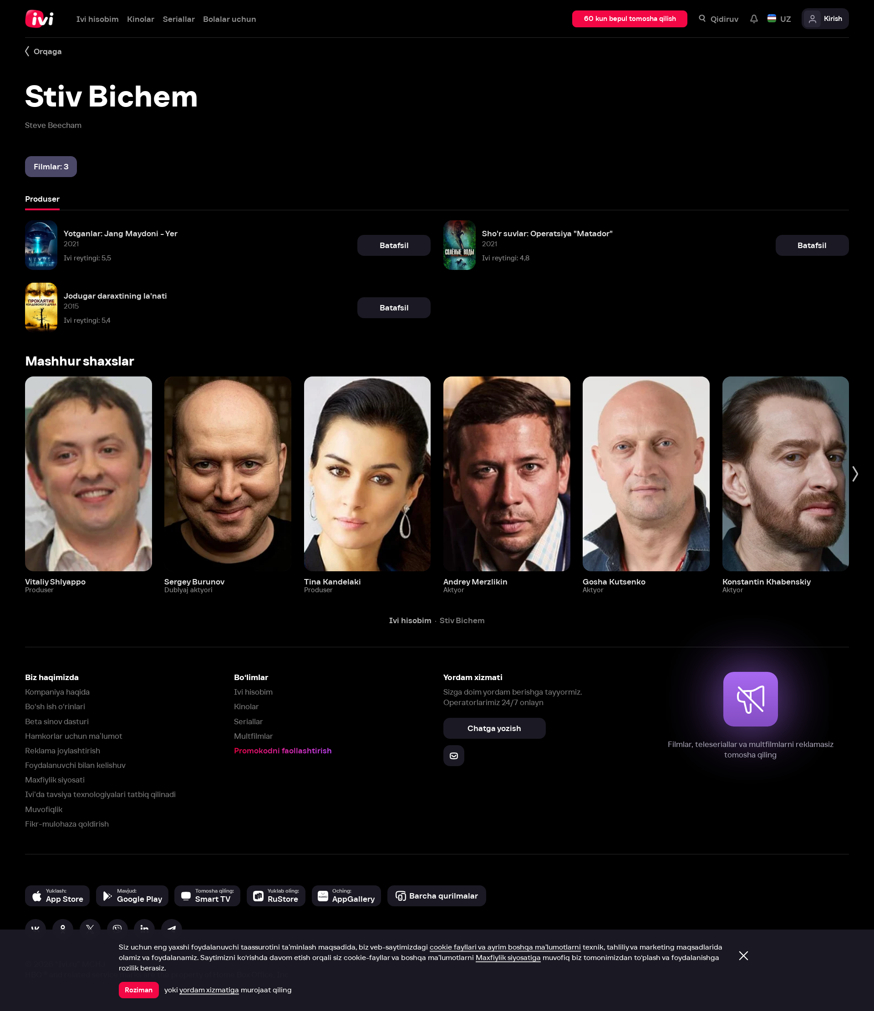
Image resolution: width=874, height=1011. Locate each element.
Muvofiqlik (43, 809)
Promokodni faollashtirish (283, 750)
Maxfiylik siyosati (55, 779)
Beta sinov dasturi (57, 721)
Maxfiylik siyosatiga (508, 957)
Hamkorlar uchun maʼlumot (73, 736)
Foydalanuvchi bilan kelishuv (75, 765)
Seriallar (248, 721)
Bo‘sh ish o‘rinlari (55, 706)
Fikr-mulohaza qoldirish (67, 823)
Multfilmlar (253, 736)
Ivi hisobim (253, 691)
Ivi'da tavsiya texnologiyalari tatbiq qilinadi (100, 794)
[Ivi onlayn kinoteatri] (42, 18)
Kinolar (246, 706)
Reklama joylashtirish (62, 750)
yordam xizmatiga (209, 990)
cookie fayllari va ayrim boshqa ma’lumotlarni (505, 947)
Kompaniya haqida (57, 691)
